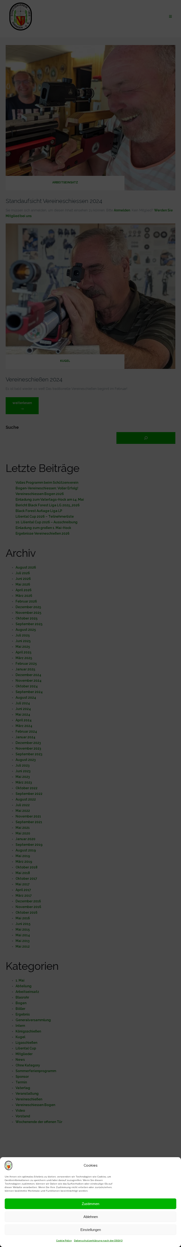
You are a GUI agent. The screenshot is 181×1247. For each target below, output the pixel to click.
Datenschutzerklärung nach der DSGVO (98, 1240)
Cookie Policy (64, 1240)
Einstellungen (90, 1230)
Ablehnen (90, 1217)
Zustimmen (90, 1204)
